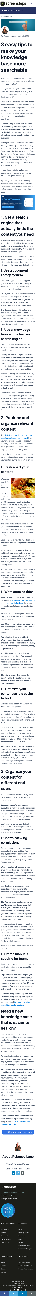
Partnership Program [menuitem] (25, 1249)
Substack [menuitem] (21, 1242)
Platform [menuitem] (3, 1232)
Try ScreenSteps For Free (18, 1132)
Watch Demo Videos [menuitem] (25, 1266)
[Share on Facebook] (4, 1293)
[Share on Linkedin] (22, 1293)
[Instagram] (21, 1289)
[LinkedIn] (10, 1289)
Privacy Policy (17, 1285)
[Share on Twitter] (13, 1293)
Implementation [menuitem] (6, 1239)
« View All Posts (6, 16)
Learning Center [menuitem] (23, 1232)
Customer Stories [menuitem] (24, 1245)
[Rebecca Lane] (5, 30)
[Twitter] (14, 1289)
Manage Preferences (9, 1199)
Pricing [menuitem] (20, 1229)
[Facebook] (25, 1289)
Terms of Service (7, 1285)
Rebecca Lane (9, 36)
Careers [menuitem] (3, 1266)
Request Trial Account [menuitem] (25, 1269)
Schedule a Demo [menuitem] (24, 1262)
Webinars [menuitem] (21, 1236)
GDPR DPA (25, 1285)
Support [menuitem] (3, 1272)
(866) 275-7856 (9, 1195)
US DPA (31, 1285)
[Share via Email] (31, 1293)
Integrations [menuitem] (5, 1242)
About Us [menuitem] (4, 1262)
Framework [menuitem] (4, 1236)
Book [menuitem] (20, 1239)
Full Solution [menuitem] (5, 1229)
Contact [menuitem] (3, 1269)
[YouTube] (18, 1289)
